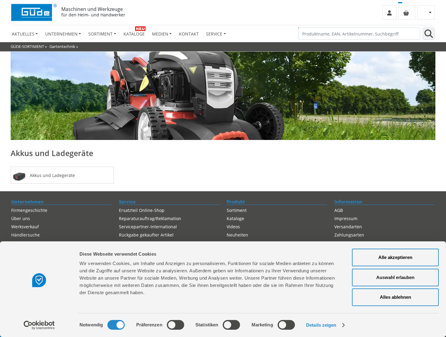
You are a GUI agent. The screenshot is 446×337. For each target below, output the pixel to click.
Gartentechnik (62, 46)
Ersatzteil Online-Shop (141, 210)
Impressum (345, 218)
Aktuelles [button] (23, 34)
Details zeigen (321, 325)
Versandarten (348, 227)
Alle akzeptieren (395, 257)
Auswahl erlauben (395, 277)
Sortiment (237, 210)
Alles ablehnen (395, 297)
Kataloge (134, 34)
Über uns (20, 218)
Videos (233, 227)
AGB (338, 210)
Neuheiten (237, 235)
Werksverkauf (25, 227)
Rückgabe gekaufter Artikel (146, 235)
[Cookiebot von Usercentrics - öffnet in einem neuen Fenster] (39, 325)
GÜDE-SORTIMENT (27, 46)
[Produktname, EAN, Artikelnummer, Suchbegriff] (429, 34)
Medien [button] (160, 34)
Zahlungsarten (349, 235)
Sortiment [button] (100, 34)
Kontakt (189, 34)
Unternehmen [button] (61, 34)
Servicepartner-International (148, 227)
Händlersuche (25, 235)
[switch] (175, 325)
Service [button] (214, 34)
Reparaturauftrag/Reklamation (150, 218)
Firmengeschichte (29, 210)
